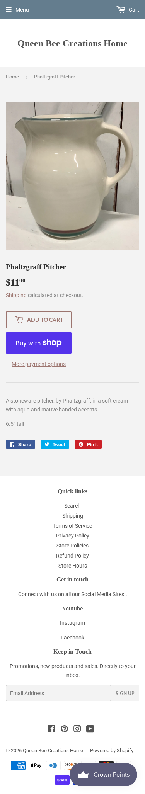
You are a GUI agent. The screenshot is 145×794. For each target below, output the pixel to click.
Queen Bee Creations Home (72, 43)
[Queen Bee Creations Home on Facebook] (51, 730)
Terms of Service (72, 526)
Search (72, 506)
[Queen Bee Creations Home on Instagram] (77, 730)
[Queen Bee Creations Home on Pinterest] (64, 730)
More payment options (39, 364)
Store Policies (72, 545)
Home (12, 77)
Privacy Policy (72, 535)
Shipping (16, 295)
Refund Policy (72, 556)
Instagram (72, 623)
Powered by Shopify (111, 750)
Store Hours (72, 566)
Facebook (72, 637)
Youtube (73, 608)
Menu (22, 10)
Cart (133, 10)
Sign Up (125, 693)
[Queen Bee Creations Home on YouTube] (90, 730)
